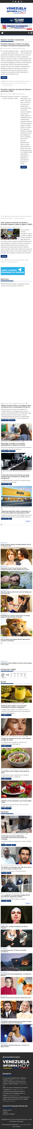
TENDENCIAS (12, 420)
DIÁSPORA (8, 845)
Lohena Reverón (18, 441)
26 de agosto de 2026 (7, 403)
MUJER (3, 715)
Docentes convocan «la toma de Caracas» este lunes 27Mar (16, 90)
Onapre (23, 260)
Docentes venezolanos (17, 81)
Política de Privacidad (8, 1114)
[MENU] (31, 33)
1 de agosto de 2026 (7, 798)
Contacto (5, 1112)
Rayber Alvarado (18, 227)
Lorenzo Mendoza (17, 83)
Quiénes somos (7, 1110)
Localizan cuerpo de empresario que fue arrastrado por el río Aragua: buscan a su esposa (14, 1093)
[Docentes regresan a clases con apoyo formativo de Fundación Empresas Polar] (10, 51)
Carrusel (3, 845)
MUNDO (14, 845)
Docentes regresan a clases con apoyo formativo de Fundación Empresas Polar (15, 45)
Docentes (13, 216)
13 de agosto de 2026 (7, 833)
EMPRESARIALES (5, 81)
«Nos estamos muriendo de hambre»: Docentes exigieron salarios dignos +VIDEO (16, 223)
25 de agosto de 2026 (7, 441)
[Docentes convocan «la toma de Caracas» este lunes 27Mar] (10, 96)
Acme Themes (17, 1126)
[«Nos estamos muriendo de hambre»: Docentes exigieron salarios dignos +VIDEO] (10, 230)
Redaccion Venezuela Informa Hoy (22, 471)
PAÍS (3, 216)
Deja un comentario (8, 85)
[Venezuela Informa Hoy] (2, 33)
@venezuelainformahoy (19, 48)
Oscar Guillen (16, 865)
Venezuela (24, 83)
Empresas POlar (26, 81)
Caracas (8, 216)
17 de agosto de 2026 (7, 507)
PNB (27, 260)
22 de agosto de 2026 (7, 703)
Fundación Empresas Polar (7, 83)
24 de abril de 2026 (6, 893)
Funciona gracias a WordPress (10, 1124)
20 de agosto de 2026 (7, 471)
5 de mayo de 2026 (6, 865)
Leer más (4, 77)
